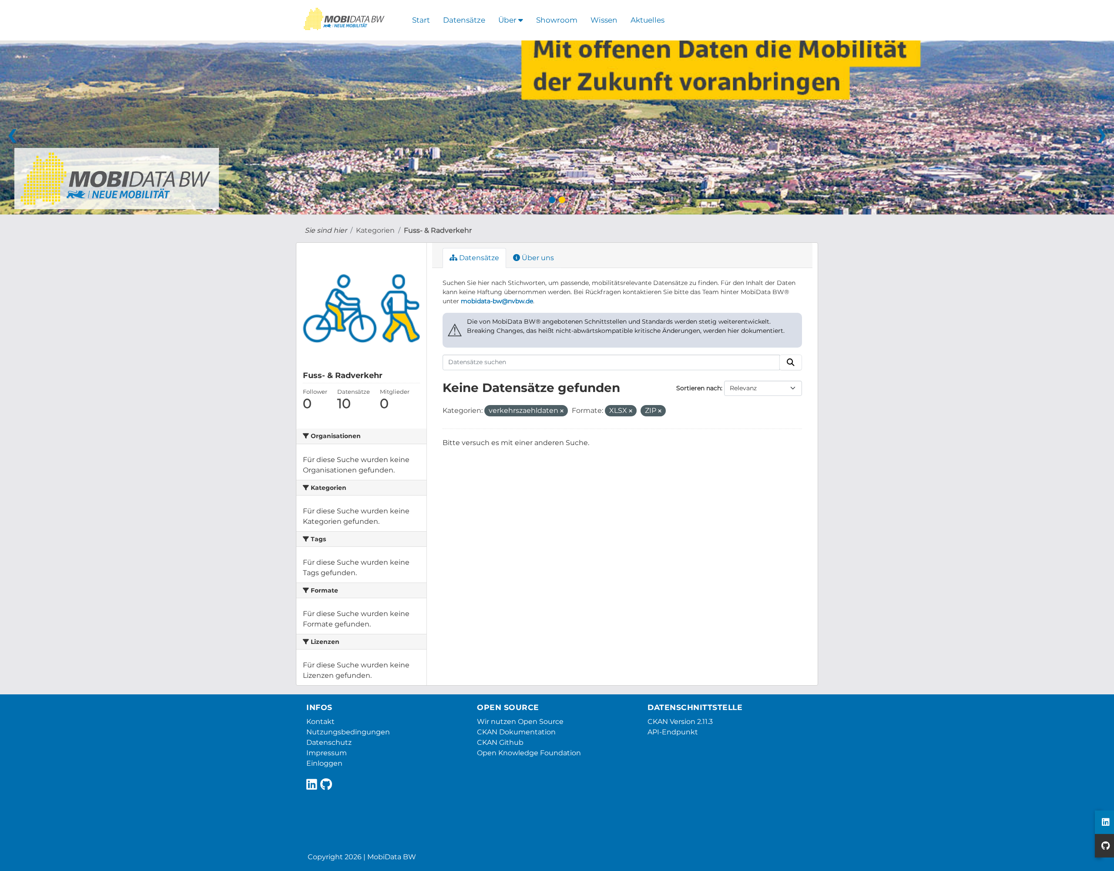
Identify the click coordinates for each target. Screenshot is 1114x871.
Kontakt (320, 721)
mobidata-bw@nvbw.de (497, 301)
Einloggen (324, 763)
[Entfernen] (562, 411)
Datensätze (464, 20)
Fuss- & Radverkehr (438, 230)
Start (421, 20)
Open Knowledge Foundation (529, 753)
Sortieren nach (698, 388)
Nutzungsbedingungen (348, 732)
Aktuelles (647, 20)
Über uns (537, 258)
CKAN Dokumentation (516, 732)
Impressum (326, 753)
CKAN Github (500, 742)
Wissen (604, 20)
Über (508, 20)
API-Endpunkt (673, 732)
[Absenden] (790, 362)
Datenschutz (329, 742)
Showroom (556, 20)
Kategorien (375, 230)
